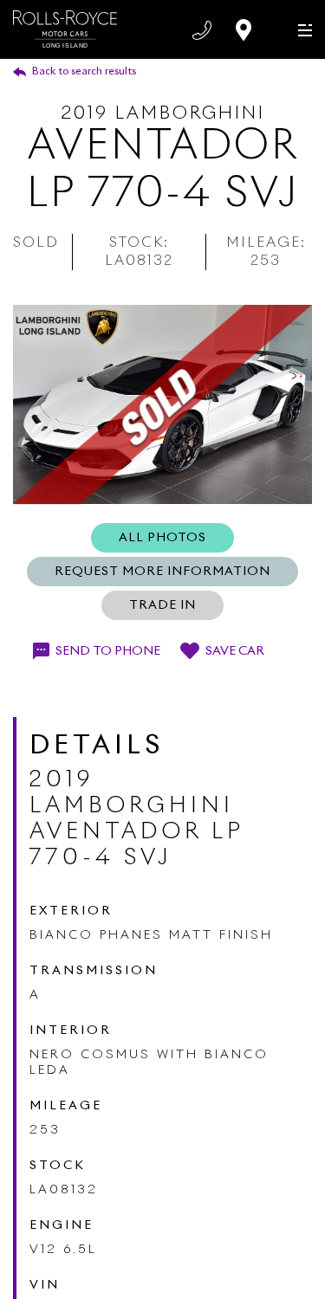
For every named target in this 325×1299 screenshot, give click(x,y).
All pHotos (162, 538)
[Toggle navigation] (301, 29)
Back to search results (84, 72)
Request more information (162, 571)
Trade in (162, 605)
